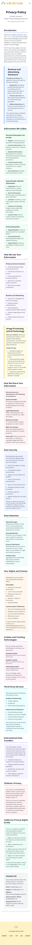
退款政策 (27, 936)
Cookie (11, 936)
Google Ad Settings (12, 121)
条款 (21, 936)
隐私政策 (4, 936)
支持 (17, 936)
